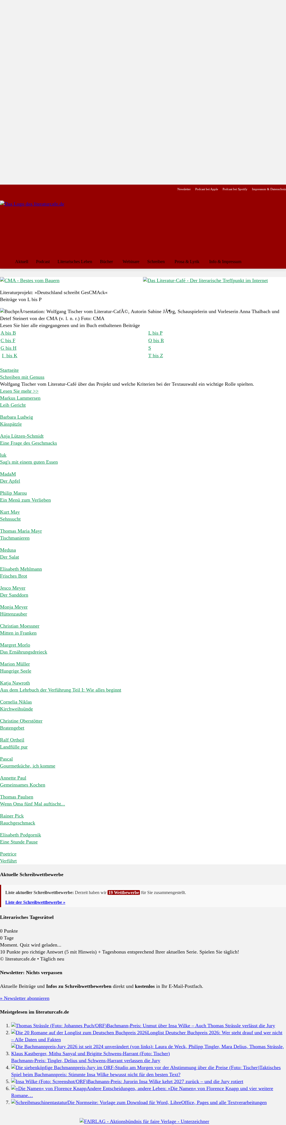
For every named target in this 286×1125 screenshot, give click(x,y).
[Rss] (65, 189)
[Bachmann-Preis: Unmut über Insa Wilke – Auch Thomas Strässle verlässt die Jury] (59, 1025)
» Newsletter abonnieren (24, 998)
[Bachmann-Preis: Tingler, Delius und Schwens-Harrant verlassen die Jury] (148, 1053)
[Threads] (39, 189)
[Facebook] (4, 189)
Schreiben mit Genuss (22, 377)
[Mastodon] (57, 189)
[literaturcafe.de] (41, 226)
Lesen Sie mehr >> (19, 391)
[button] (279, 261)
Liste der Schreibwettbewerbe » (35, 902)
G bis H (8, 348)
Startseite (9, 370)
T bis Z (155, 355)
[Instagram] (12, 189)
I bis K (9, 355)
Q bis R (156, 340)
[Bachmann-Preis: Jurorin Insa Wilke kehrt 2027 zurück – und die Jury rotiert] (49, 1081)
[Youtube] (21, 189)
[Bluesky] (48, 189)
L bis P (155, 333)
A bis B (8, 333)
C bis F (8, 340)
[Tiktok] (30, 189)
